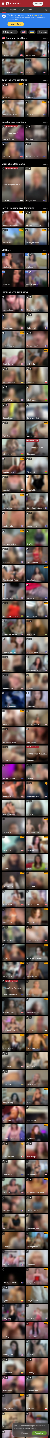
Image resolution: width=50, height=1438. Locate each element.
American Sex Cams (16, 38)
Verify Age (16, 24)
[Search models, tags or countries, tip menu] (46, 10)
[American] (23, 32)
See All (45, 38)
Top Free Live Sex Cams (14, 80)
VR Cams (6, 250)
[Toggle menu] (3, 3)
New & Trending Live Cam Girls (18, 208)
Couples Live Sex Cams (14, 122)
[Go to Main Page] (15, 3)
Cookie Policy (30, 1428)
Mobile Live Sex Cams (13, 164)
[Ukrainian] (32, 32)
